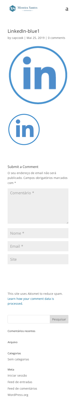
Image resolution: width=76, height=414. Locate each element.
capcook (17, 38)
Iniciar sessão (17, 375)
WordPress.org (18, 395)
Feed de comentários (22, 388)
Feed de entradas (20, 382)
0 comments (56, 38)
